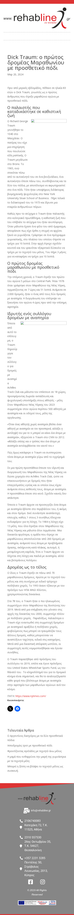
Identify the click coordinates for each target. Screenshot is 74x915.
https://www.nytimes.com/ (30, 696)
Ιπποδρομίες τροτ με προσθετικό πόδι (29, 745)
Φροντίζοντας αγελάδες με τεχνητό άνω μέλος (34, 751)
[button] (37, 35)
